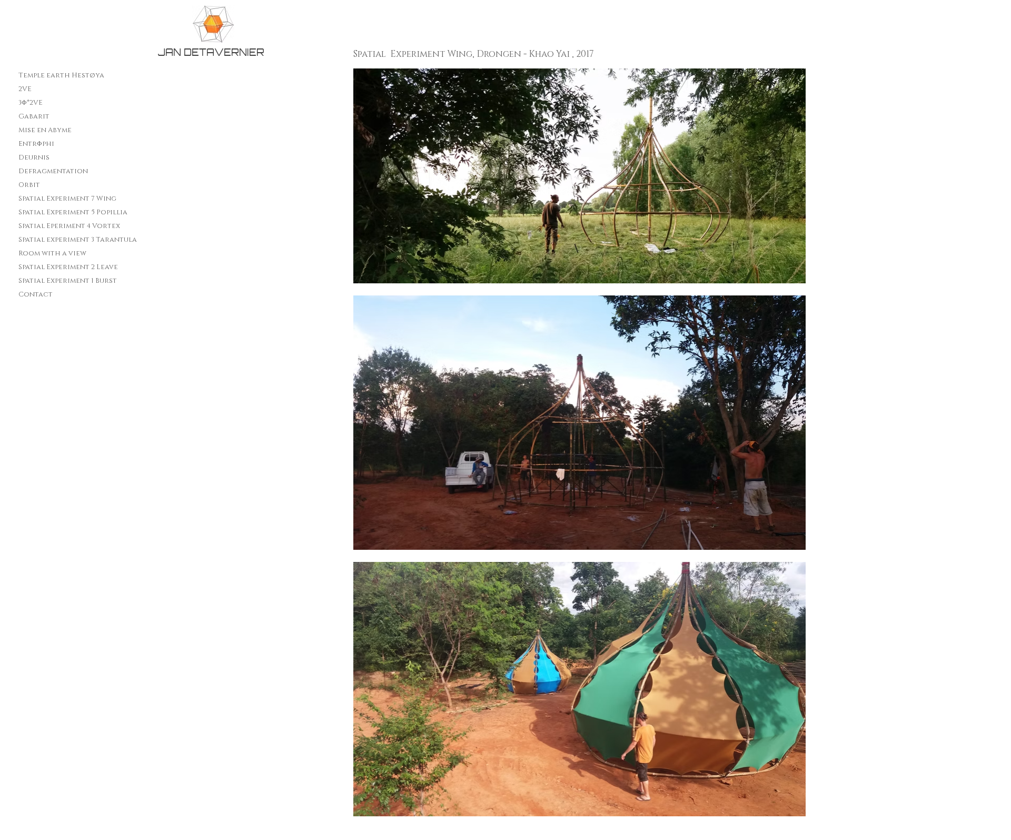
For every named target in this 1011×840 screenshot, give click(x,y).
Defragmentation (53, 171)
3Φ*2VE (30, 102)
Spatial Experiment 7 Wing (67, 198)
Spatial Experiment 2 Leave (68, 267)
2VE (25, 89)
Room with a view (52, 253)
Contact (35, 294)
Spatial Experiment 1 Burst (67, 280)
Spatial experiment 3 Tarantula (77, 239)
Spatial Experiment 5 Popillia (72, 212)
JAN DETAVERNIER (211, 52)
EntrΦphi (36, 144)
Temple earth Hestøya (61, 75)
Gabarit (33, 116)
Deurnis (33, 157)
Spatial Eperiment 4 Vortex (69, 226)
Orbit (29, 185)
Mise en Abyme (45, 130)
